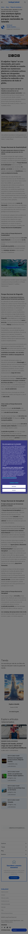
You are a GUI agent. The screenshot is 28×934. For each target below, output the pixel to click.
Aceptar (14, 490)
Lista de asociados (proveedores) (9, 477)
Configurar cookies (14, 482)
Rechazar (14, 486)
